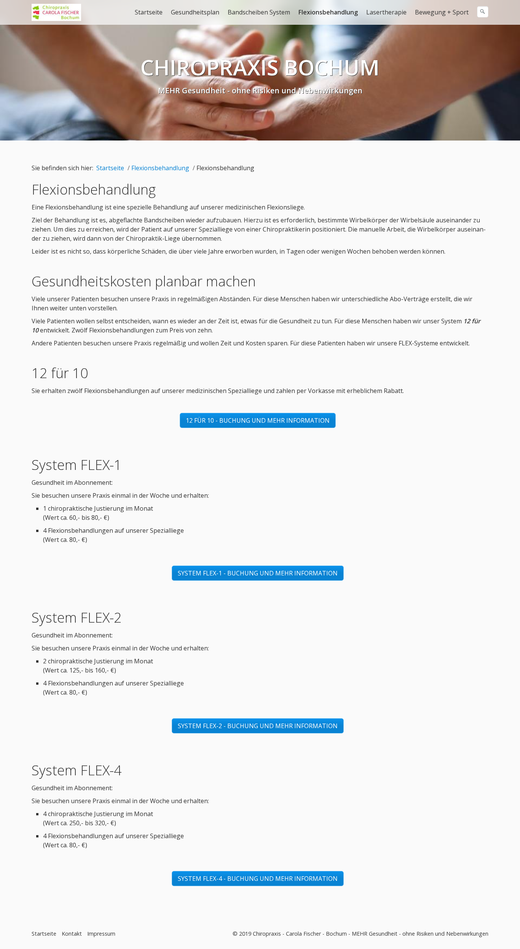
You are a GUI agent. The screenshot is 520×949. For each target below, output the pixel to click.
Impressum (101, 933)
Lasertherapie (386, 12)
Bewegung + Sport (442, 12)
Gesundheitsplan (195, 12)
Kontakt (72, 933)
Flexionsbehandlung (328, 12)
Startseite (149, 12)
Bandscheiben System (259, 12)
